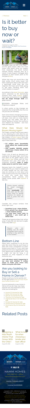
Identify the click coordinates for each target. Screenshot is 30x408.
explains (23, 178)
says (14, 222)
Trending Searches (9, 397)
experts (19, 95)
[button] (3, 331)
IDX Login (22, 397)
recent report (16, 137)
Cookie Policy (21, 396)
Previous (6, 16)
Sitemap (7, 395)
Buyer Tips (10, 46)
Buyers (15, 46)
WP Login (17, 397)
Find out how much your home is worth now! (15, 280)
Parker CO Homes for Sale (13, 294)
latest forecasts (19, 92)
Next (25, 16)
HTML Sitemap (14, 395)
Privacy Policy (14, 396)
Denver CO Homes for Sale (14, 295)
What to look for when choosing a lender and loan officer (21, 337)
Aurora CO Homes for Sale (13, 292)
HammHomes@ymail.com (15, 376)
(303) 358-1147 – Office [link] (15, 374)
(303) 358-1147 (15, 392)
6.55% (10, 76)
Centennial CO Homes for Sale (15, 303)
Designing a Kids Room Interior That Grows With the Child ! (7, 337)
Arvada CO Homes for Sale (14, 302)
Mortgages (9, 47)
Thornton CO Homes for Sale (14, 297)
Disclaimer (7, 399)
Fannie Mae (9, 159)
